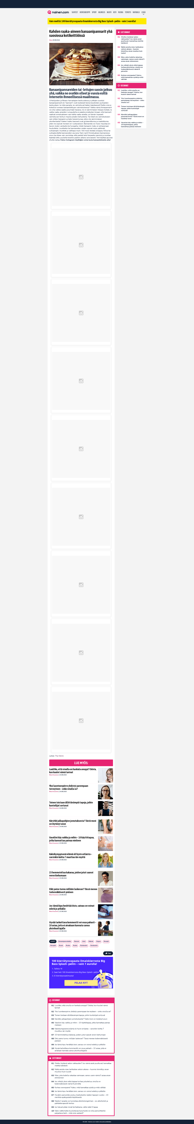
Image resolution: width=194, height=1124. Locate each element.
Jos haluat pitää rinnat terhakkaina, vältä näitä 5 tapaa (76, 1107)
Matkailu (136, 12)
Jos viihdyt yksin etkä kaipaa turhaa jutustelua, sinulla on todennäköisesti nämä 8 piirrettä (78, 1082)
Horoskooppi (85, 12)
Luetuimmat (57, 1058)
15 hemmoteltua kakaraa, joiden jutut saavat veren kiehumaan (71, 874)
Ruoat (61, 945)
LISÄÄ (144, 12)
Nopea (98, 941)
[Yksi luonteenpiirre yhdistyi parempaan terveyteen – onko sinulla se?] (105, 791)
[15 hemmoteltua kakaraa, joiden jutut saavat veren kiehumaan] (105, 878)
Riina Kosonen (53, 775)
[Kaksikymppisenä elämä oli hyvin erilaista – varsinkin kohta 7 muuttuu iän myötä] (105, 860)
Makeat (91, 941)
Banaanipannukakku (65, 941)
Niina (50, 40)
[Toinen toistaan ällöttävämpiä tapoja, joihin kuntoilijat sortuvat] (105, 808)
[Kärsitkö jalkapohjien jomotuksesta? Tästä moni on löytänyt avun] (105, 826)
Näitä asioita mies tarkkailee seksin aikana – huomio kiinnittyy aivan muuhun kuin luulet (82, 1070)
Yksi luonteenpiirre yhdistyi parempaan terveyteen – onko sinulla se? (68, 787)
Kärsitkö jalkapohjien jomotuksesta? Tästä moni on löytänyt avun (72, 822)
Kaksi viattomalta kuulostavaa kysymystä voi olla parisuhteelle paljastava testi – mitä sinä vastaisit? (80, 1112)
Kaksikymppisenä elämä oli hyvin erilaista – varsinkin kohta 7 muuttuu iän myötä (70, 856)
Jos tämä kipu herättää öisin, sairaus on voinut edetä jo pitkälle (71, 907)
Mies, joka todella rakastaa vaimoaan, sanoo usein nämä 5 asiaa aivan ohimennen (82, 1076)
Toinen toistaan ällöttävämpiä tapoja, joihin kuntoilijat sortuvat (71, 804)
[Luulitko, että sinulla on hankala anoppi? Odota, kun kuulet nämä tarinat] (105, 775)
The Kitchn (59, 756)
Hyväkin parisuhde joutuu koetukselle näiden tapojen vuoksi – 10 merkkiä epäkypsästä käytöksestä (81, 1096)
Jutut (83, 941)
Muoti (109, 12)
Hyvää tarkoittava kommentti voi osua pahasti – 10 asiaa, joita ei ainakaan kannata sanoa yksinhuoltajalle (72, 925)
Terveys (128, 12)
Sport (94, 12)
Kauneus (101, 12)
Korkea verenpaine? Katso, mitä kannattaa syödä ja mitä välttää (80, 1087)
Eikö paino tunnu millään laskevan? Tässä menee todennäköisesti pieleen (73, 891)
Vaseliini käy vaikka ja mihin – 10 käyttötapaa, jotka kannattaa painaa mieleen (71, 839)
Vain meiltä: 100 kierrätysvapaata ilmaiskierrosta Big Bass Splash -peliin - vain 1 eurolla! (92, 21)
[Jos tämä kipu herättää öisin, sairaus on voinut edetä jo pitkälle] (105, 911)
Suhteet (75, 12)
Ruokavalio (83, 945)
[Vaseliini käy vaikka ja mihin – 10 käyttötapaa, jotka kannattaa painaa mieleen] (105, 843)
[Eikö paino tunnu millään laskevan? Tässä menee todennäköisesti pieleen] (105, 895)
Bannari (76, 941)
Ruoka (120, 12)
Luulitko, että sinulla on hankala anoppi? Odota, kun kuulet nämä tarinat (72, 771)
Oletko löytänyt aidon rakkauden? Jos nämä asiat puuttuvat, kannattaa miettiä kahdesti (83, 1064)
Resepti (106, 941)
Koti (114, 12)
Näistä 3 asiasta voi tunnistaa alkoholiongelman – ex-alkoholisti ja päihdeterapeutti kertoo (81, 1102)
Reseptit (53, 945)
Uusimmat (56, 1000)
